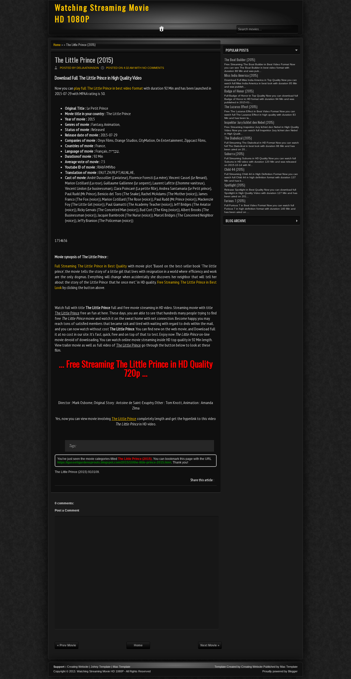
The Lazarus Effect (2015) (240, 106)
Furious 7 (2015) (234, 200)
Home (57, 44)
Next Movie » (209, 645)
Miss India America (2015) (241, 75)
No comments (153, 67)
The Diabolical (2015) (238, 138)
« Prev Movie (66, 645)
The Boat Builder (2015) (239, 59)
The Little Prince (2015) (84, 60)
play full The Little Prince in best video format (108, 88)
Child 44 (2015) (234, 169)
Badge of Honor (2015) (239, 91)
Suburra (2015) (234, 153)
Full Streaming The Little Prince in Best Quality (91, 265)
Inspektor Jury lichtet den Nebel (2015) (249, 122)
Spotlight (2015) (234, 185)
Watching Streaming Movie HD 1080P (100, 671)
